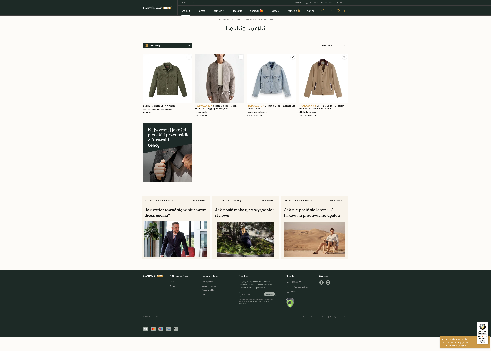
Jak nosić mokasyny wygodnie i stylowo (244, 212)
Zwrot (204, 294)
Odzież (237, 20)
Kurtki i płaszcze (251, 20)
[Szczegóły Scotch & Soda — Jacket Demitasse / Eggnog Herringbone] (219, 78)
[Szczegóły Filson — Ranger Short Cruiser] (167, 78)
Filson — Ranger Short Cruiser (159, 105)
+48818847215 (296, 282)
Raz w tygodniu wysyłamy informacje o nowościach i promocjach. (256, 301)
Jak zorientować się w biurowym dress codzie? (175, 212)
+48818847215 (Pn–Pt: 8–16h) (320, 3)
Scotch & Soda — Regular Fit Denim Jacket (271, 107)
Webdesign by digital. (338, 317)
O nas (193, 3)
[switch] (482, 341)
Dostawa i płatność (209, 286)
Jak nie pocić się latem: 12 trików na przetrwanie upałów (312, 212)
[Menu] (486, 323)
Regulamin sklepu (209, 290)
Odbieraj (269, 294)
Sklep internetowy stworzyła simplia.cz (315, 317)
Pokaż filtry (155, 45)
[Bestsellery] (338, 11)
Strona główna (224, 20)
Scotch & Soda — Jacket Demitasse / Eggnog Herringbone (216, 107)
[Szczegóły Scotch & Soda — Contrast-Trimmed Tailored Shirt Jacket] (323, 78)
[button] (189, 57)
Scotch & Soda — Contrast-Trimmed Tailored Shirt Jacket (322, 107)
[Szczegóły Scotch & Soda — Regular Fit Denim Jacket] (271, 78)
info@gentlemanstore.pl (300, 287)
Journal (184, 3)
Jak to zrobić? (198, 200)
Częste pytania (207, 282)
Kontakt (298, 3)
